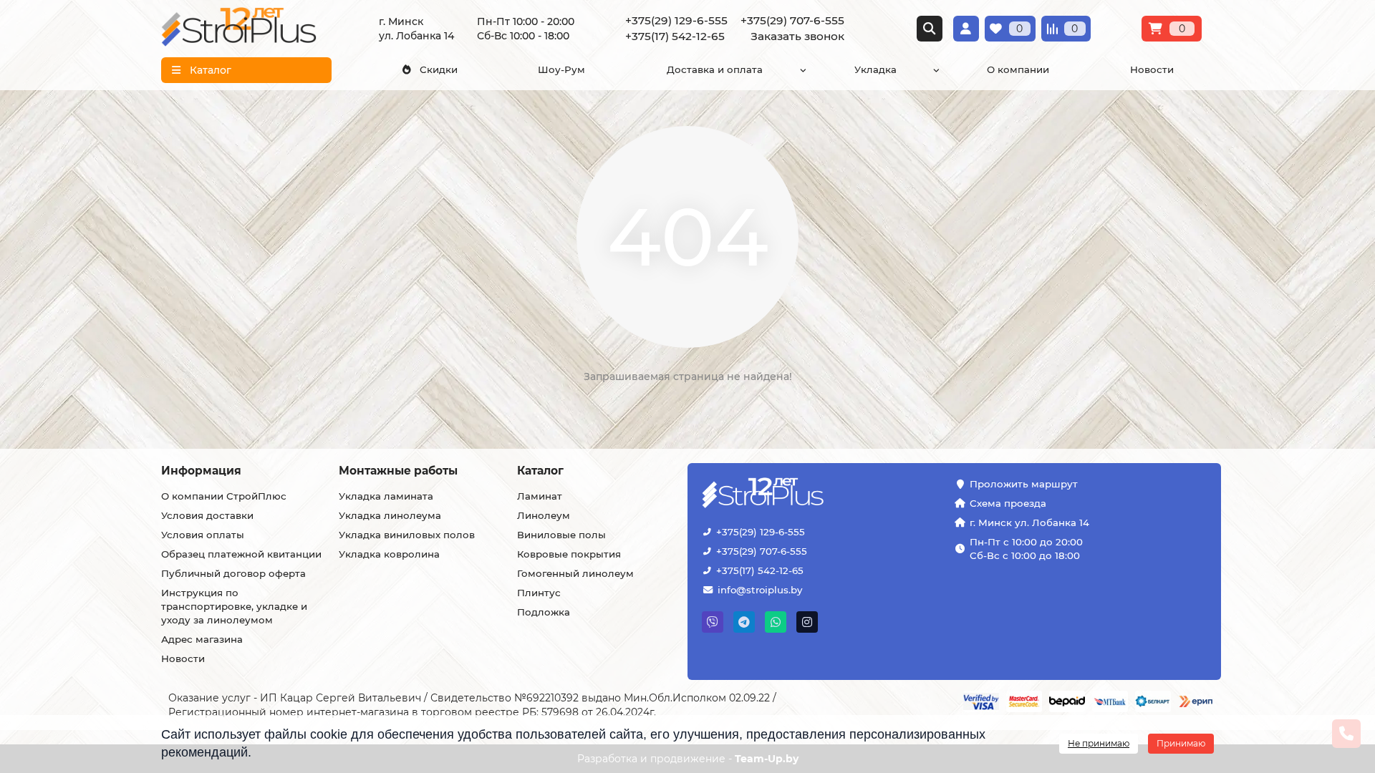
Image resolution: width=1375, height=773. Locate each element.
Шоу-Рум (561, 69)
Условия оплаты (202, 534)
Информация (201, 470)
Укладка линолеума (390, 515)
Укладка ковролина (389, 554)
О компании (1018, 69)
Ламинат (539, 496)
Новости (1152, 69)
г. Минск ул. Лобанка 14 (1029, 522)
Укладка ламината (386, 496)
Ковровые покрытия (569, 554)
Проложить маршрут (1024, 484)
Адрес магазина (202, 639)
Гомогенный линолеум (575, 573)
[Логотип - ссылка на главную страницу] (807, 494)
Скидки (439, 69)
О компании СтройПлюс (223, 496)
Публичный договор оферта (233, 573)
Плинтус (539, 592)
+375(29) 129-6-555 (760, 532)
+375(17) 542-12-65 (760, 570)
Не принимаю (1098, 743)
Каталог (540, 470)
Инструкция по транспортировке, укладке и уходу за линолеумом (234, 606)
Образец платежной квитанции (241, 554)
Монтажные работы (398, 470)
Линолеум (543, 515)
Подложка (543, 612)
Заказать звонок (797, 36)
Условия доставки (207, 515)
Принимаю (1181, 743)
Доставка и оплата (715, 69)
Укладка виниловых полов (407, 534)
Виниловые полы (561, 534)
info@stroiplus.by (760, 589)
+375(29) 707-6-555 (761, 551)
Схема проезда (1008, 503)
